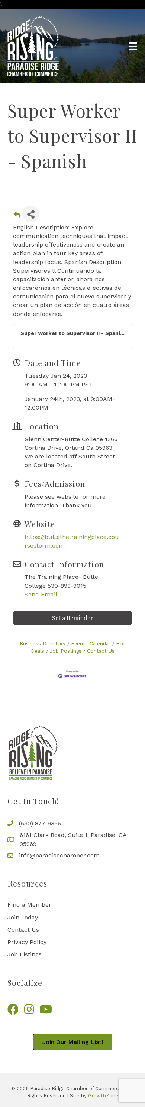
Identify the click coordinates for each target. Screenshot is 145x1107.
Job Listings (24, 954)
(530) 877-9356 (40, 823)
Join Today (22, 917)
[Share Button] (30, 214)
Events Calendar (90, 643)
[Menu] (132, 46)
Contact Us (101, 651)
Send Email (41, 594)
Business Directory (42, 643)
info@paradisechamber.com (59, 855)
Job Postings (65, 651)
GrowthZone (103, 1095)
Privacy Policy (26, 942)
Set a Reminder (72, 618)
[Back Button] (16, 216)
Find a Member (29, 904)
